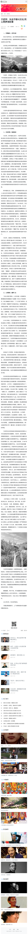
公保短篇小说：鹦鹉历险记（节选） (9, 775)
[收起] (26, 1)
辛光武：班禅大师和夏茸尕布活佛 (11, 726)
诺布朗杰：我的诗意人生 (17, 655)
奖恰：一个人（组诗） (6, 745)
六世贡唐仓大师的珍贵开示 (7, 825)
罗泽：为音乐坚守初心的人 (7, 909)
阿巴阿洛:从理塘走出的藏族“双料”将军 (12, 713)
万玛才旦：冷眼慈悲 (5, 874)
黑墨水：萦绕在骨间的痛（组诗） (9, 760)
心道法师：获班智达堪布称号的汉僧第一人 (13, 715)
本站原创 (12, 26)
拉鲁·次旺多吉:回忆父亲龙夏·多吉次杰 (12, 710)
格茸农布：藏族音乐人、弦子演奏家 (9, 860)
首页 (2, 13)
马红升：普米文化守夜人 (17, 680)
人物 (4, 13)
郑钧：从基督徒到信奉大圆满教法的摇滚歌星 (13, 723)
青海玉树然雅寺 (4, 810)
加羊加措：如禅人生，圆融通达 (10, 708)
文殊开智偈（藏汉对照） (6, 795)
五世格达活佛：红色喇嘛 (9, 721)
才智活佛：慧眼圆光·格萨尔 (9, 718)
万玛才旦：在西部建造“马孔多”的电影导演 (11, 845)
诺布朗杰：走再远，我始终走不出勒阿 (12, 705)
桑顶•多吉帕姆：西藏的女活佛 (10, 702)
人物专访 (8, 13)
